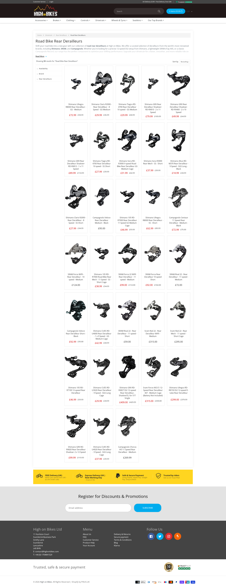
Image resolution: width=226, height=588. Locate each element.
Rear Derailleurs (61, 35)
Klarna (117, 545)
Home (39, 35)
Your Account (89, 545)
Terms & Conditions (123, 540)
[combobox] (139, 11)
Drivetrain (48, 35)
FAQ (84, 537)
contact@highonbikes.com (47, 551)
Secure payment (121, 537)
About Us (87, 534)
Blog (116, 542)
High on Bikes (46, 582)
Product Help (89, 542)
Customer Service (39, 2)
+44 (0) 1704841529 (43, 554)
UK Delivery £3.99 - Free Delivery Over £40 (157, 2)
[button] (185, 62)
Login (51, 2)
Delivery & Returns (122, 534)
